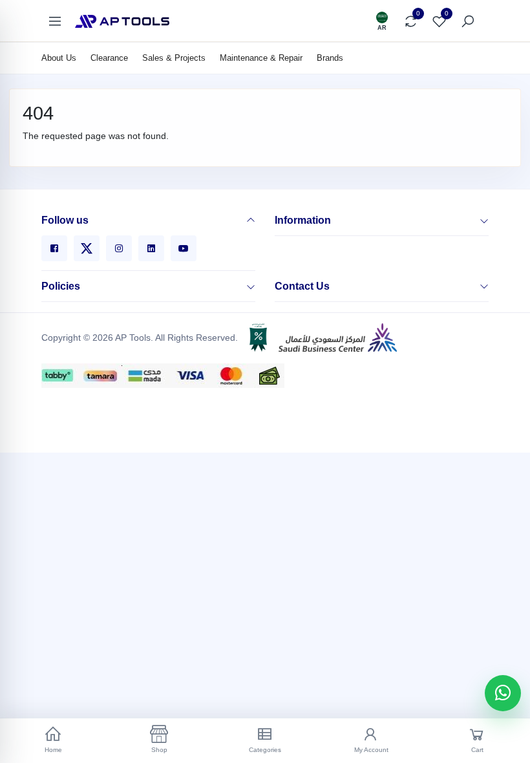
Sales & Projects (174, 58)
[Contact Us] (484, 286)
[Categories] (55, 21)
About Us (58, 58)
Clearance (109, 58)
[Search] (467, 21)
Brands (330, 58)
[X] (87, 248)
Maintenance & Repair (261, 58)
